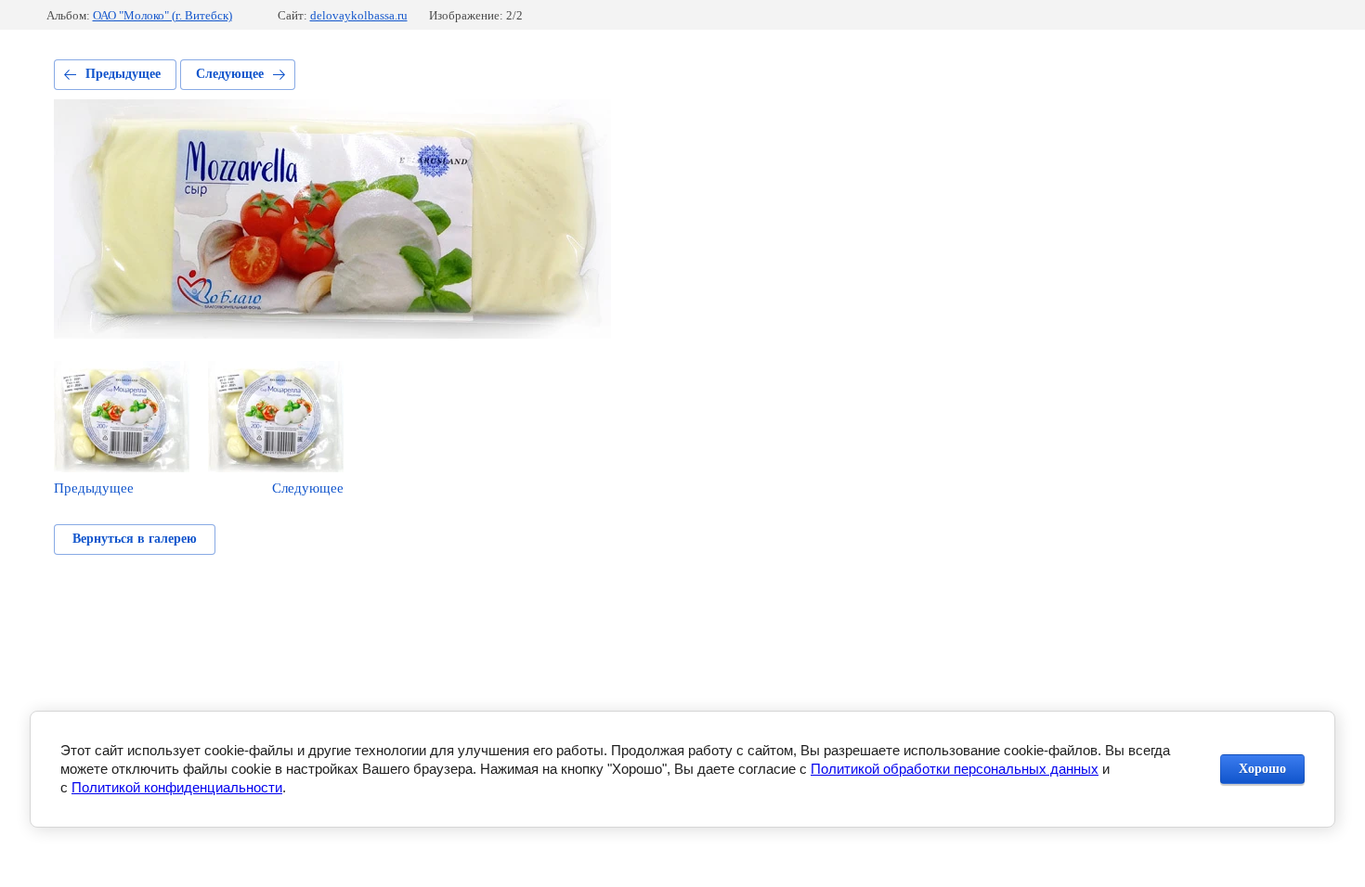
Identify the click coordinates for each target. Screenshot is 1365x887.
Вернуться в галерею (134, 539)
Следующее (230, 74)
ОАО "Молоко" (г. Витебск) (162, 15)
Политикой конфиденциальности (177, 787)
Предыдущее (123, 74)
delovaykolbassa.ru (359, 15)
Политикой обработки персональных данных (954, 769)
